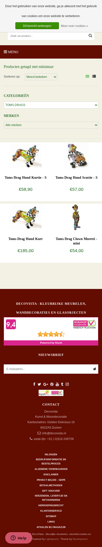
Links (51, 522)
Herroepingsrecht (51, 505)
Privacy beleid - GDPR (51, 480)
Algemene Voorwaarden (51, 469)
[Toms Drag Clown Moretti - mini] (76, 217)
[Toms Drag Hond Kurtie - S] (25, 156)
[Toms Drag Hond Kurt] (25, 217)
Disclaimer (51, 474)
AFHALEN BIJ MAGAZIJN (51, 527)
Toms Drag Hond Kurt (25, 239)
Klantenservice (51, 511)
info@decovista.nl (54, 433)
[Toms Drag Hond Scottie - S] (76, 156)
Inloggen (51, 454)
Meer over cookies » (74, 26)
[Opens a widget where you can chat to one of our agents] (18, 538)
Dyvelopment (80, 539)
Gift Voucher (51, 491)
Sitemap (51, 516)
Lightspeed (52, 539)
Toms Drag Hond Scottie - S (76, 177)
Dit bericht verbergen (37, 26)
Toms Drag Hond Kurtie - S (26, 177)
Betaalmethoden (51, 485)
